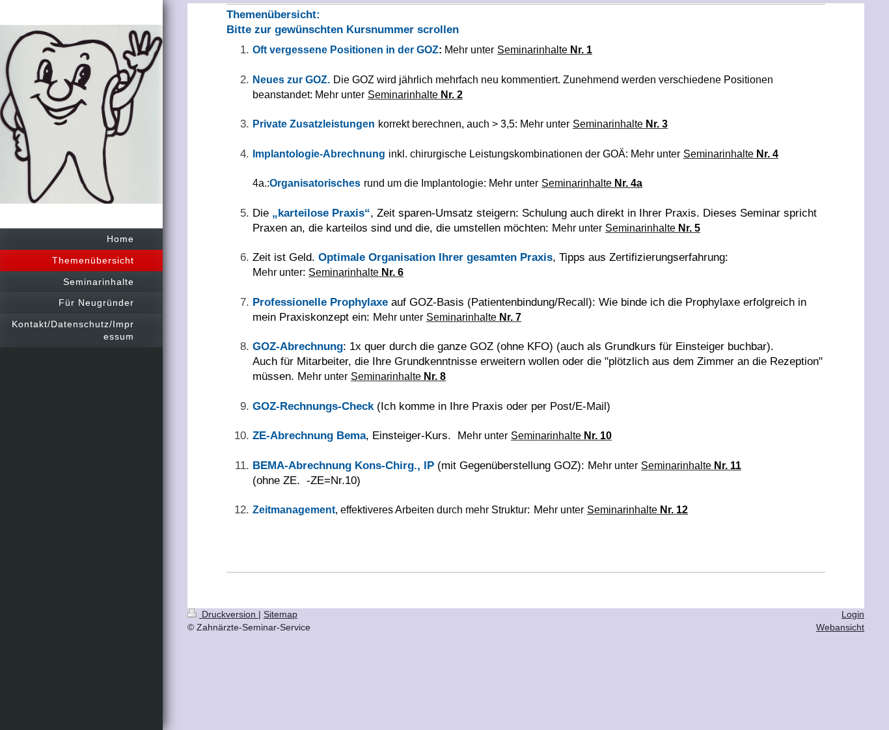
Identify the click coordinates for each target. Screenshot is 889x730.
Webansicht (840, 627)
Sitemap (280, 614)
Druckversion (228, 614)
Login (852, 614)
